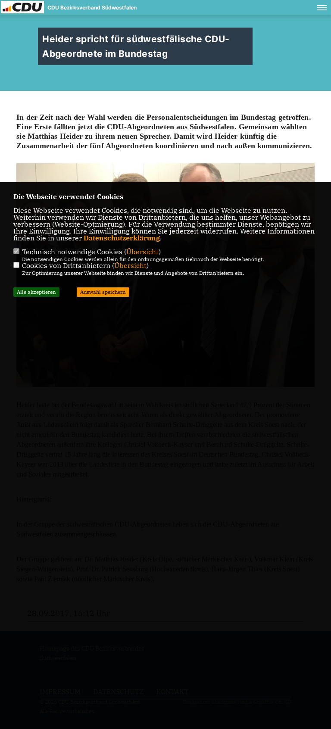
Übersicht (142, 251)
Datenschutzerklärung (122, 238)
